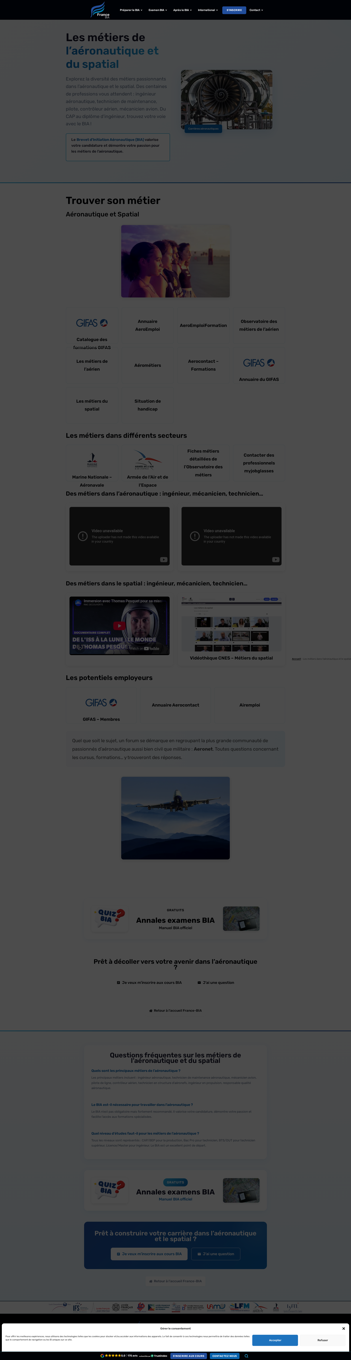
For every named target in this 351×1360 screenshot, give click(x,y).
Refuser (323, 1340)
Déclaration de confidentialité (45, 1353)
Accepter (275, 1340)
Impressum (69, 1353)
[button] (344, 1328)
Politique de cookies (16, 1353)
